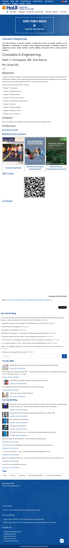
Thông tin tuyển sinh (10, 534)
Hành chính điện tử (9, 536)
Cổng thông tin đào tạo (11, 541)
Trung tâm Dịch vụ (38, 1)
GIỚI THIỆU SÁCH (39, 29)
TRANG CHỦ (28, 29)
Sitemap (22, 3)
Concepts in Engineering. (44, 300)
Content (7, 201)
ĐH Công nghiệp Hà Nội (29, 300)
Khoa (17, 1)
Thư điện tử (15, 3)
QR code (8, 173)
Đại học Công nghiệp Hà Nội (12, 531)
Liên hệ (28, 3)
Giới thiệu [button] (13, 12)
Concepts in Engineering (13, 168)
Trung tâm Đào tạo (26, 1)
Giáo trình (19, 300)
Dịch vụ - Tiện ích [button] (52, 12)
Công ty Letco (6, 3)
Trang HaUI (5, 1)
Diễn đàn (22, 12)
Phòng (12, 1)
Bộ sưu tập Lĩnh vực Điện (10, 130)
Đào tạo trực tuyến (10, 538)
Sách (8, 300)
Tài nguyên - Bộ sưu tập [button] (35, 12)
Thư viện (13, 300)
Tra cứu (63, 12)
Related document (14, 134)
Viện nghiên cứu (49, 1)
